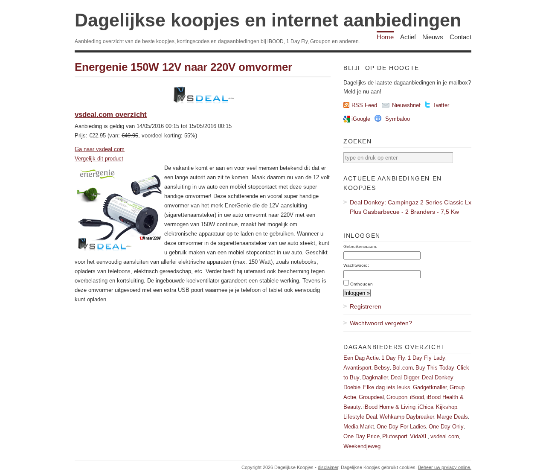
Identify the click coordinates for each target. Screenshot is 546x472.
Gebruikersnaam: (360, 246)
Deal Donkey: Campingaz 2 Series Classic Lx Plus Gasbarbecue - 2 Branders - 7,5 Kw (410, 207)
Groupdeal (371, 397)
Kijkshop (446, 407)
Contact (460, 37)
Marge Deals (452, 417)
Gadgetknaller (430, 387)
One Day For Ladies (401, 426)
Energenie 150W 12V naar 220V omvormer (183, 67)
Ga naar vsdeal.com (100, 149)
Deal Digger (405, 377)
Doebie (351, 387)
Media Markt (358, 426)
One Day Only (446, 426)
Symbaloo (397, 119)
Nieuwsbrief (406, 105)
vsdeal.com (444, 436)
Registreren (365, 306)
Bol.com (402, 367)
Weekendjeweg (361, 446)
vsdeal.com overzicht (111, 115)
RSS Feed (364, 105)
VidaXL (419, 436)
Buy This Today (434, 367)
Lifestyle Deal (360, 417)
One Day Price (361, 436)
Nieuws (432, 37)
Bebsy (382, 367)
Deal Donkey (437, 377)
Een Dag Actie (361, 358)
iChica (425, 407)
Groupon (396, 397)
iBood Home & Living (389, 407)
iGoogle (360, 119)
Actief (408, 37)
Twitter (441, 105)
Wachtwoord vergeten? (381, 323)
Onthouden (361, 284)
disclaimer (328, 467)
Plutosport (394, 436)
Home (385, 37)
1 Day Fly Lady (426, 358)
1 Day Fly (393, 358)
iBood (417, 397)
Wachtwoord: (356, 265)
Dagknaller (375, 377)
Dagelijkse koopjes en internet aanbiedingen (268, 20)
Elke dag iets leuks (386, 387)
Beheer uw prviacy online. (444, 467)
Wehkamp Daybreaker (407, 417)
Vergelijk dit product (99, 158)
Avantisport (357, 367)
